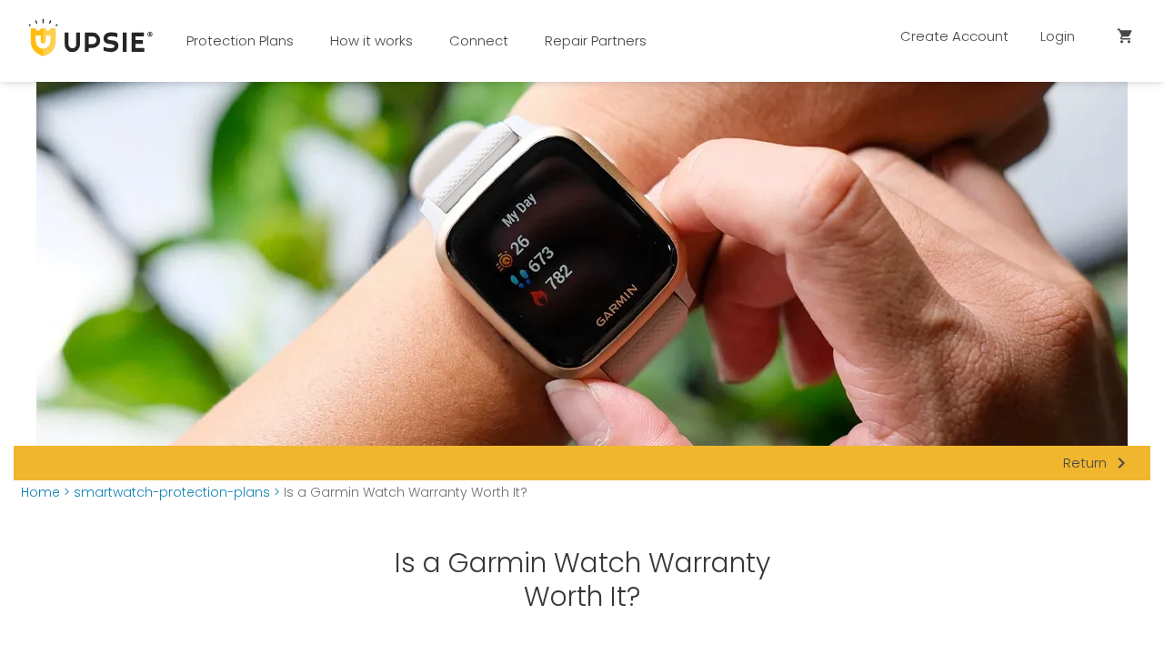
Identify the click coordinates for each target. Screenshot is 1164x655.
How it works (371, 40)
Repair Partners (596, 40)
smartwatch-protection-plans (172, 492)
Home (40, 492)
